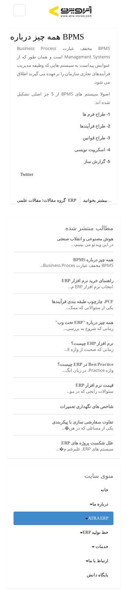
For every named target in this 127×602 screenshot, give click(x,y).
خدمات (101, 546)
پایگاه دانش (97, 574)
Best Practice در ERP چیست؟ (85, 364)
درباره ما (100, 504)
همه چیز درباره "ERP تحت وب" (84, 322)
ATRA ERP (98, 518)
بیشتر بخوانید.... (97, 200)
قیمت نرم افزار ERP (94, 385)
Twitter (26, 174)
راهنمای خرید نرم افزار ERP (87, 280)
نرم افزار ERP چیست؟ (92, 343)
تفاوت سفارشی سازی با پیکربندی (82, 422)
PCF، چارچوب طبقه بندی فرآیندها (82, 301)
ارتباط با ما (98, 560)
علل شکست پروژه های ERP (87, 442)
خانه (104, 489)
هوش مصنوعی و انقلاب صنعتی (85, 238)
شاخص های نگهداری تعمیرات (86, 406)
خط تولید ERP (95, 532)
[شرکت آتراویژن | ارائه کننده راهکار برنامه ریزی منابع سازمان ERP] (83, 11)
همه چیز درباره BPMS (47, 36)
